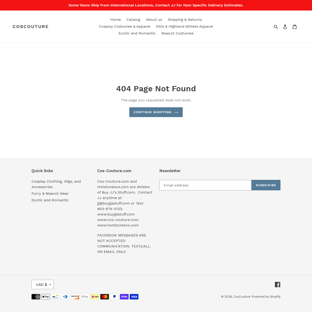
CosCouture (31, 26)
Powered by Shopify (266, 296)
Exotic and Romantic (50, 200)
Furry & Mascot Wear (50, 193)
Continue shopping (153, 112)
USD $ (41, 284)
